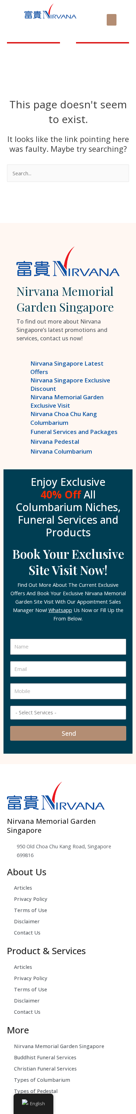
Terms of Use (30, 909)
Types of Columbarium (42, 1079)
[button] (111, 20)
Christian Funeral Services (45, 1068)
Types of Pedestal (36, 1090)
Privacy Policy (30, 898)
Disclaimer (27, 921)
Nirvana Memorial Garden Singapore (59, 1046)
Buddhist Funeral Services (45, 1057)
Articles (23, 887)
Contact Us (27, 932)
